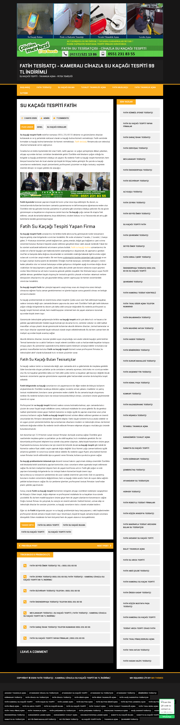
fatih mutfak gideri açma (107, 702)
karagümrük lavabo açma (39, 715)
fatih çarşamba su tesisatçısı (63, 710)
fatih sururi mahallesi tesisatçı (139, 361)
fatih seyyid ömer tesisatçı (136, 213)
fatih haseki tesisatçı (134, 339)
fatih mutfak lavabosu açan (133, 702)
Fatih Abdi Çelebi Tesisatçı (136, 570)
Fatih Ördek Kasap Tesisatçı (137, 592)
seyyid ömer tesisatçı (68, 719)
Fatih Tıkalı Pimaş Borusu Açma (138, 639)
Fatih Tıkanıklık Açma (145, 87)
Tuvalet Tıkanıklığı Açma (93, 87)
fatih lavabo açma (65, 702)
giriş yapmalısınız (47, 658)
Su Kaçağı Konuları (56, 127)
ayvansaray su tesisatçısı (136, 480)
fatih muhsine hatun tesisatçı (138, 328)
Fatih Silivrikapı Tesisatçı (136, 180)
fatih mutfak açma (84, 702)
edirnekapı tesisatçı (13, 697)
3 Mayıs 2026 (30, 118)
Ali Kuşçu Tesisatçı (132, 191)
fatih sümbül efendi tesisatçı (138, 112)
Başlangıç (25, 87)
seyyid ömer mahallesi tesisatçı (42, 719)
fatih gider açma (81, 697)
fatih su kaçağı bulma (74, 525)
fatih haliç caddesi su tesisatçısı (134, 697)
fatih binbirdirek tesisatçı (136, 350)
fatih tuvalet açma (97, 706)
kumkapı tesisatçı (132, 393)
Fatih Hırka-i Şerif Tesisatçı (137, 257)
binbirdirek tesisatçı (147, 693)
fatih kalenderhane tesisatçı (138, 404)
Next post (103, 545)
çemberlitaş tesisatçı (134, 469)
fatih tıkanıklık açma (37, 710)
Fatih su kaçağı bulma (80, 247)
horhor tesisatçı (131, 491)
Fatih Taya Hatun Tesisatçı (136, 650)
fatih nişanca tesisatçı (134, 415)
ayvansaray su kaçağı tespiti (74, 693)
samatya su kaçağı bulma (122, 715)
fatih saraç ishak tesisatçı (136, 137)
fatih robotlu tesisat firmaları (139, 502)
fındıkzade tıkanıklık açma (116, 710)
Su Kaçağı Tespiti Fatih (134, 224)
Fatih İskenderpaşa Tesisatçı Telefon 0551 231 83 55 (56, 602)
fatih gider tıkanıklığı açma (104, 697)
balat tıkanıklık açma (134, 549)
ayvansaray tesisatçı (125, 693)
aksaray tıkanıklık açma (15, 693)
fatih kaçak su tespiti (45, 702)
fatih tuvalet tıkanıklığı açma (122, 706)
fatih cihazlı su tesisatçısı (37, 697)
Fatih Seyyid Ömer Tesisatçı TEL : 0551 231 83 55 (53, 565)
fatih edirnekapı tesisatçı (136, 459)
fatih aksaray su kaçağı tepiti (138, 538)
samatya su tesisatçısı (15, 719)
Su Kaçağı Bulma (66, 87)
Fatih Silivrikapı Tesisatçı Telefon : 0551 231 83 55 (55, 590)
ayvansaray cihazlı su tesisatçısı (44, 693)
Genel (40, 127)
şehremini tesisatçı (133, 281)
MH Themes (157, 677)
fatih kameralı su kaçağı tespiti (18, 702)
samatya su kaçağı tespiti (136, 448)
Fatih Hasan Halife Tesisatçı (137, 661)
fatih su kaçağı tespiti (32, 532)
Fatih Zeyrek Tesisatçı (134, 202)
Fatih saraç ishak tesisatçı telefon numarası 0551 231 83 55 (60, 627)
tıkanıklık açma (111, 719)
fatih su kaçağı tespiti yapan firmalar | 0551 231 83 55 (57, 638)
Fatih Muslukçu (120, 87)
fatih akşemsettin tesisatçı (137, 372)
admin (46, 118)
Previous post (29, 545)
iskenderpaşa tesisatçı (15, 715)
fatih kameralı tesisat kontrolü (139, 292)
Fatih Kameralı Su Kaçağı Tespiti (139, 617)
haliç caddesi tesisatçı (141, 710)
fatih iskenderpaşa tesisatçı (137, 170)
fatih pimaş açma (12, 706)
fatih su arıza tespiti (48, 525)
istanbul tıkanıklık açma (135, 426)
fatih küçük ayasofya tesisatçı (138, 513)
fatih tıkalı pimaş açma (15, 710)
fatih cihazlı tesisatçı (61, 697)
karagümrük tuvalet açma (136, 437)
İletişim (24, 93)
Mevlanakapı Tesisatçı (134, 159)
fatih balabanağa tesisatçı (136, 317)
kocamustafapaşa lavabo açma (94, 715)
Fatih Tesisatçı (44, 87)
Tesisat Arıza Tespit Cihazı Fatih (139, 628)
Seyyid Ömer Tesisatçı (134, 246)
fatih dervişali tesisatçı (135, 148)
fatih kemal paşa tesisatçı (136, 382)
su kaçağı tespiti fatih (59, 532)
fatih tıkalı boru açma (148, 706)
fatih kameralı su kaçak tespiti (139, 581)
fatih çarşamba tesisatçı (90, 710)
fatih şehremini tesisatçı (135, 235)
